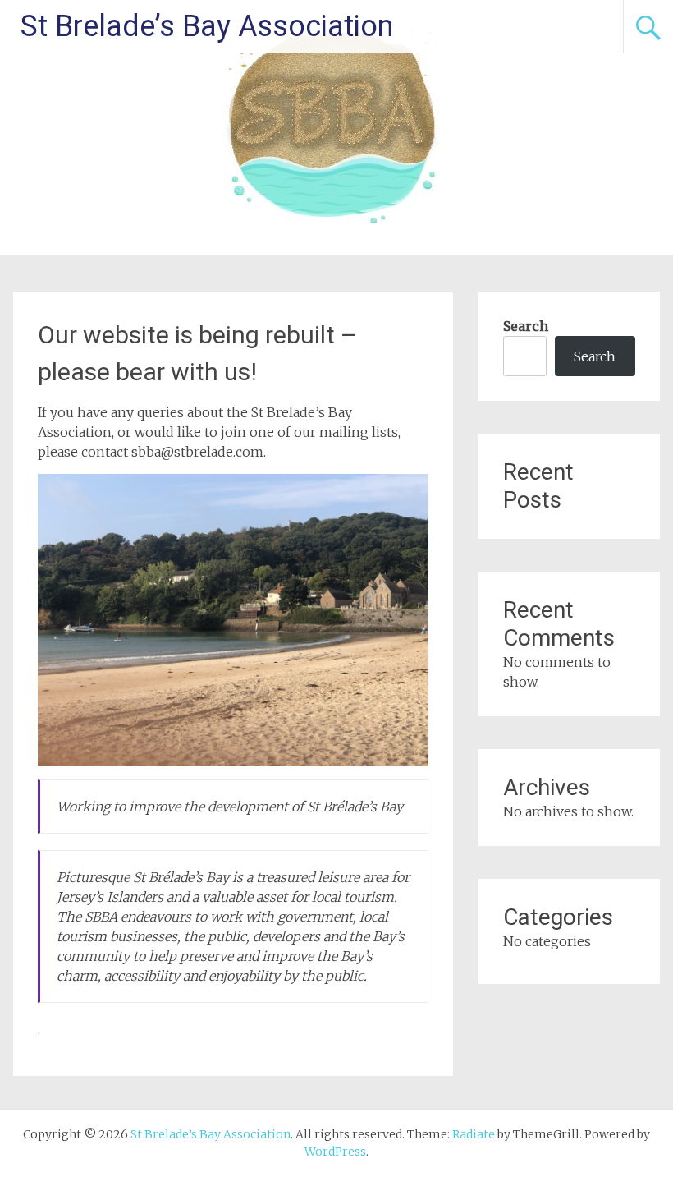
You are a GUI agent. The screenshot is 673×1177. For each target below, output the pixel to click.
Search (525, 326)
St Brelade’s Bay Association (207, 26)
